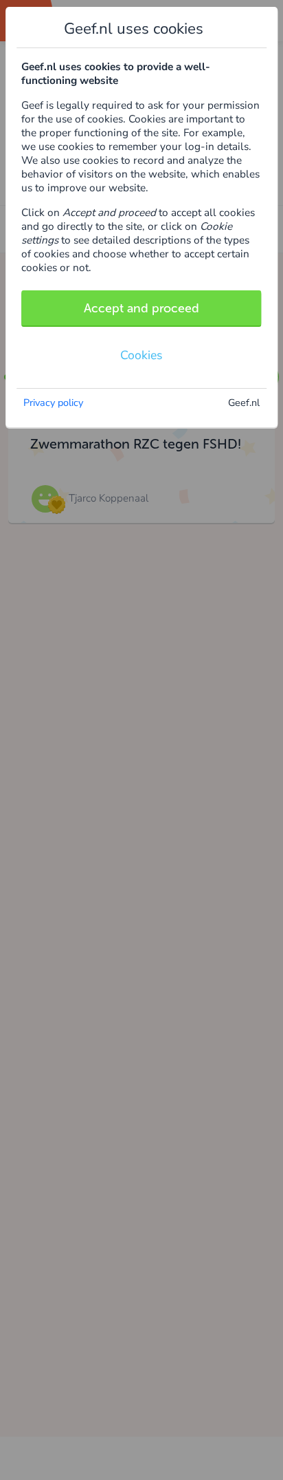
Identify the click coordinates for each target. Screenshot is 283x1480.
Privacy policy (53, 402)
